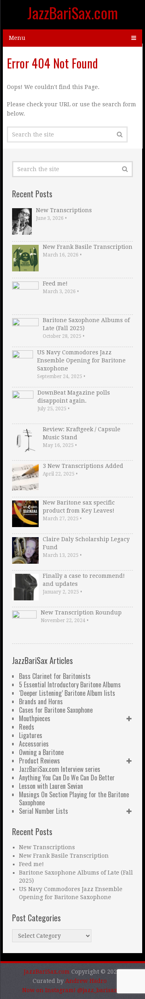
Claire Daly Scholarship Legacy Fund (86, 543)
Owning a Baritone (41, 752)
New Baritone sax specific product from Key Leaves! (79, 506)
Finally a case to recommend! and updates (84, 580)
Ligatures (30, 735)
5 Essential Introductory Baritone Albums (70, 684)
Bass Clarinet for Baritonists (55, 676)
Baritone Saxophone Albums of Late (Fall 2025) (86, 324)
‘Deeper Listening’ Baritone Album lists (67, 693)
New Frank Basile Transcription (88, 247)
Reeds (26, 727)
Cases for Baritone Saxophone (56, 710)
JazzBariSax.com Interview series (59, 769)
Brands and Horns (41, 701)
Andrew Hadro (86, 981)
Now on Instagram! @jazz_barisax (69, 990)
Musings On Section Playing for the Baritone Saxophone (74, 798)
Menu (17, 38)
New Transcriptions (64, 210)
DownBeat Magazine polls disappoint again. (73, 396)
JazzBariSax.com (72, 12)
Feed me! (55, 283)
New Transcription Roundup (81, 612)
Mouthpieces (34, 718)
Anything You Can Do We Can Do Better (67, 777)
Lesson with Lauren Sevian (51, 786)
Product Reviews (39, 760)
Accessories (34, 744)
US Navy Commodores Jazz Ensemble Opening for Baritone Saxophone (81, 360)
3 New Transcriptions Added (83, 466)
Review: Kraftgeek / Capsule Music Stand (81, 433)
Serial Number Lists (43, 811)
